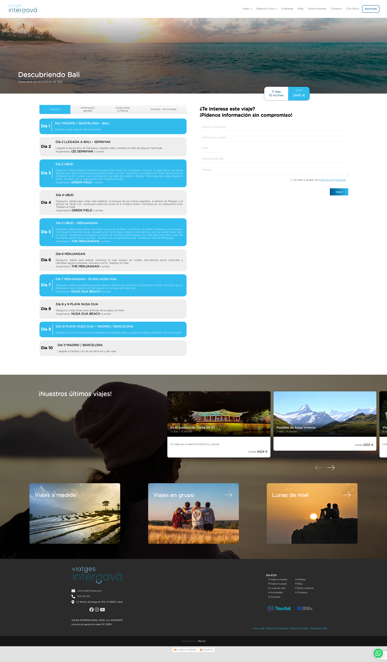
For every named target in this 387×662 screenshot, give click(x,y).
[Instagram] (97, 610)
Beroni (202, 641)
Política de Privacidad (277, 628)
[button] (378, 653)
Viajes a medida (278, 579)
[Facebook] (92, 610)
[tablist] (113, 232)
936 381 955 (83, 596)
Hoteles (301, 579)
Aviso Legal (258, 628)
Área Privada (371, 9)
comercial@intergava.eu (89, 590)
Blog (299, 583)
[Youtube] (102, 610)
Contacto (302, 592)
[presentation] (319, 468)
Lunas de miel (277, 588)
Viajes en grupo (278, 583)
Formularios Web (318, 628)
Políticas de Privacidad (332, 180)
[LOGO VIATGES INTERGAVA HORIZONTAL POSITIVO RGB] (23, 4)
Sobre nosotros (305, 588)
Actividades (276, 592)
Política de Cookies (299, 628)
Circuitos (275, 596)
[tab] (54, 109)
